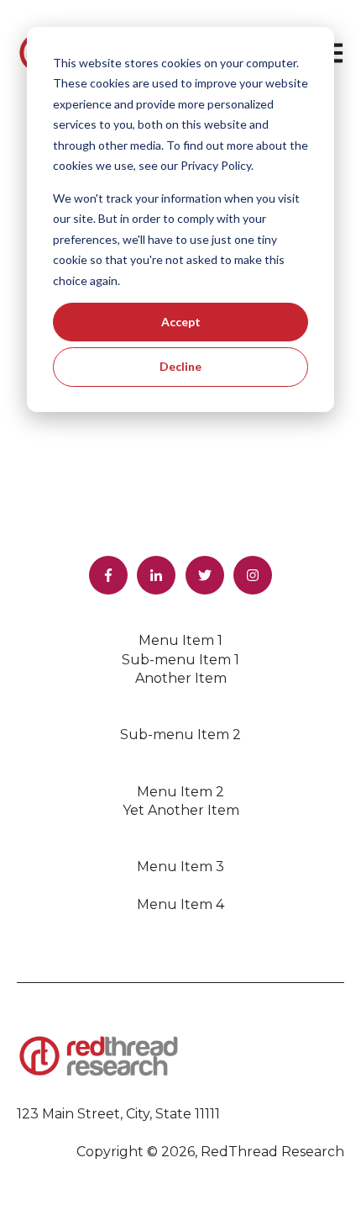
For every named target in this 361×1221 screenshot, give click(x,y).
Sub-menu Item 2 (180, 735)
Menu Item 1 (180, 640)
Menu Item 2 (180, 792)
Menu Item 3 (180, 867)
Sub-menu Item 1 (180, 660)
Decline (180, 366)
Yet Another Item (181, 810)
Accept (181, 321)
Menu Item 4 (180, 904)
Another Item (181, 678)
